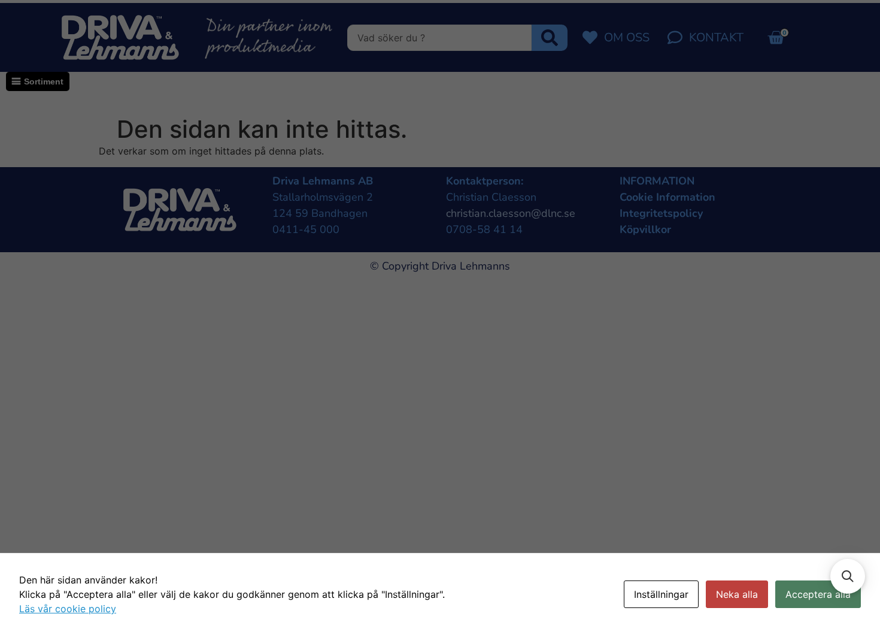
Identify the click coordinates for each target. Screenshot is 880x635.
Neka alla (737, 594)
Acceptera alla (818, 594)
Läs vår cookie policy (67, 609)
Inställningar (661, 594)
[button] (847, 576)
